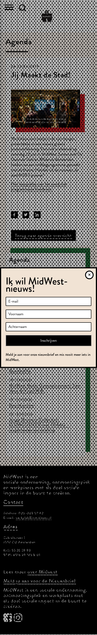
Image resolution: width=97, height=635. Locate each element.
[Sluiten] (89, 275)
